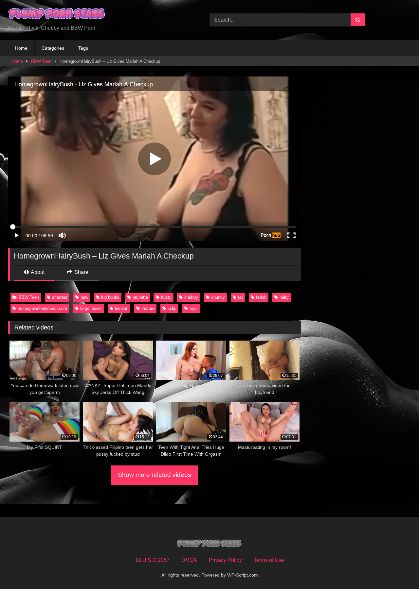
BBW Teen (41, 61)
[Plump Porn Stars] (57, 14)
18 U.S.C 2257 (152, 560)
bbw (84, 297)
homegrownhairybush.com (42, 308)
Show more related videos (154, 474)
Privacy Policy (225, 560)
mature (148, 308)
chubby (191, 297)
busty (166, 297)
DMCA (189, 560)
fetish (261, 297)
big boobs (110, 297)
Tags (83, 48)
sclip (172, 308)
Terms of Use (269, 560)
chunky (218, 297)
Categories (53, 48)
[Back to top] (399, 569)
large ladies (91, 308)
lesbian (121, 308)
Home (21, 48)
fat (240, 297)
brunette (140, 297)
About (37, 272)
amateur (59, 297)
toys (194, 308)
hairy (284, 297)
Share (80, 272)
